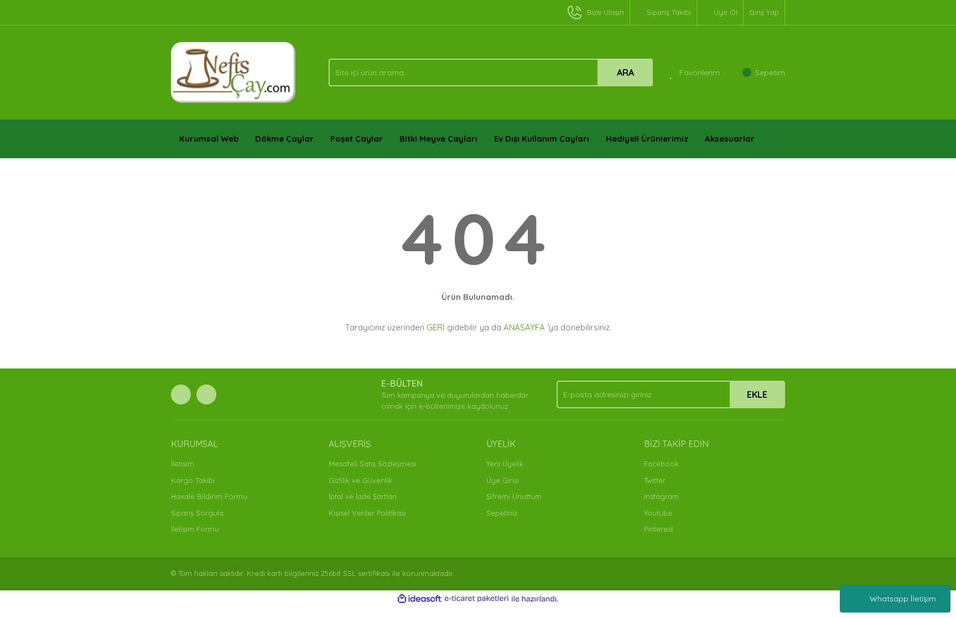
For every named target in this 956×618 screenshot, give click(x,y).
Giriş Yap (764, 12)
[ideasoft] (419, 598)
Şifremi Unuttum (514, 496)
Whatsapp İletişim (903, 599)
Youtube (658, 512)
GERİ (436, 327)
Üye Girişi (502, 480)
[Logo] (233, 71)
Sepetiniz (501, 512)
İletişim (182, 463)
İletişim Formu (195, 528)
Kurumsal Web (208, 138)
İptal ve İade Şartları (363, 496)
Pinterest (658, 528)
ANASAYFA (524, 327)
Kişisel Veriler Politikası (367, 512)
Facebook (661, 463)
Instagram (661, 496)
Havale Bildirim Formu (209, 496)
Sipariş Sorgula (197, 512)
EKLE (757, 394)
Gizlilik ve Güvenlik (360, 480)
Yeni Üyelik (504, 463)
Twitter (655, 480)
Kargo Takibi (193, 480)
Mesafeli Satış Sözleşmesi (372, 463)
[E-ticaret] (476, 598)
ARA (625, 72)
